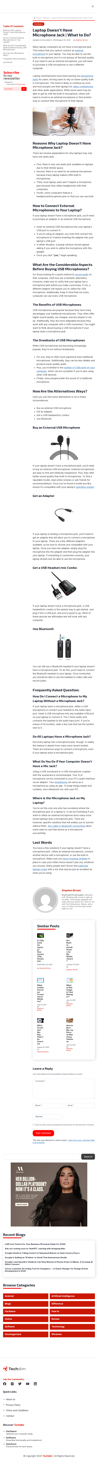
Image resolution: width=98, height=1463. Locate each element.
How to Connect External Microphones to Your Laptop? (13, 40)
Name (38, 1105)
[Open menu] (92, 6)
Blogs (8, 1303)
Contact (10, 1416)
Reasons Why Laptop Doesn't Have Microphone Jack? (14, 32)
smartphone (61, 782)
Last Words (7, 62)
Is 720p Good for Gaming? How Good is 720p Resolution (40, 950)
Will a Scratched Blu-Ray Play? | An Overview (40, 1034)
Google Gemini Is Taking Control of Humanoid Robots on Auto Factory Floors (42, 1253)
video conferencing (83, 86)
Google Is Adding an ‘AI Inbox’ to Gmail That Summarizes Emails (36, 1257)
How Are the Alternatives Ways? (13, 54)
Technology (58, 1326)
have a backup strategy (75, 858)
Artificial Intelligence (63, 1296)
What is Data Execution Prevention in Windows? (40, 993)
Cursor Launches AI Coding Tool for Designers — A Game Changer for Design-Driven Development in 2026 (46, 1270)
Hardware (38, 24)
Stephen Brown (82, 40)
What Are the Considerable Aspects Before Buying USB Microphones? (15, 47)
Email (71, 1105)
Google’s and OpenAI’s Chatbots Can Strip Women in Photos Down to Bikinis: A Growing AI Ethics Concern (49, 1263)
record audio (81, 274)
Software (10, 1326)
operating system (85, 487)
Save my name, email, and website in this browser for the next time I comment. (64, 1125)
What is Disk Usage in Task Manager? (69, 991)
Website (38, 1116)
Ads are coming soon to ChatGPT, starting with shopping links (35, 1248)
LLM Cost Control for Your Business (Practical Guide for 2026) (35, 1244)
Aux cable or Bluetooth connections (66, 826)
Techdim (47, 1456)
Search (88, 1156)
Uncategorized (13, 1334)
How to (55, 1311)
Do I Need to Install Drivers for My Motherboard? (69, 950)
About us (10, 1399)
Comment (40, 1081)
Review (55, 1319)
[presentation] (40, 935)
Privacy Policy (13, 1405)
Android (9, 1296)
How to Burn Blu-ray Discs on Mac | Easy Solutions (69, 1033)
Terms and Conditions (17, 1410)
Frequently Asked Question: (14, 59)
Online (8, 1319)
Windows (57, 1334)
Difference (57, 1303)
